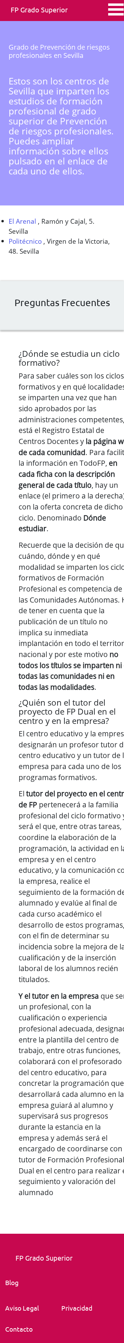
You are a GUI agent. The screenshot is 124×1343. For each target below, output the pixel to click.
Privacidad (76, 1308)
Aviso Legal (22, 1308)
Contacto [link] (19, 1329)
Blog (12, 1282)
